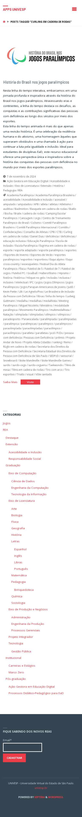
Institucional (13, 658)
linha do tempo (55, 296)
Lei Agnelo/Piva (34, 291)
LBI (20, 291)
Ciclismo (36, 223)
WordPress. (56, 797)
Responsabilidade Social (25, 459)
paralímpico (46, 324)
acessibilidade (11, 199)
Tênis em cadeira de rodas (28, 370)
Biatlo (72, 209)
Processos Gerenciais (25, 630)
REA (20, 190)
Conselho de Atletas (36, 232)
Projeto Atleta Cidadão (37, 342)
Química (16, 596)
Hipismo (64, 273)
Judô (70, 287)
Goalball (32, 273)
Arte (14, 509)
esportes (71, 250)
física (23, 269)
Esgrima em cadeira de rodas (57, 245)
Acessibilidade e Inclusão (37, 199)
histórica (19, 278)
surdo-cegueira (37, 365)
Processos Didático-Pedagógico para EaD (36, 693)
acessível (60, 199)
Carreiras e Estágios (22, 665)
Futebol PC (18, 273)
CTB (59, 232)
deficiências (68, 236)
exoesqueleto (30, 264)
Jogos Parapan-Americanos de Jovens (43, 287)
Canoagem (26, 218)
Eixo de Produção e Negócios (28, 609)
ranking (57, 342)
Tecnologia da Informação (28, 494)
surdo (6, 365)
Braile (17, 213)
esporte (8, 250)
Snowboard (10, 360)
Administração (20, 617)
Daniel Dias (37, 236)
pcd (52, 333)
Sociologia (18, 603)
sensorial (66, 356)
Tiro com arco (54, 370)
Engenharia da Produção (27, 624)
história (7, 278)
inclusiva (64, 278)
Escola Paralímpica (26, 245)
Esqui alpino (57, 259)
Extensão (46, 186)
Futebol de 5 (35, 269)
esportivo (27, 259)
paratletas (42, 333)
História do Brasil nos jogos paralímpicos (36, 82)
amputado (9, 204)
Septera (39, 797)
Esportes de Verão (42, 255)
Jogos (7, 423)
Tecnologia (16, 643)
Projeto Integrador (21, 637)
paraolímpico (52, 328)
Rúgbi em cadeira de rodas (19, 346)
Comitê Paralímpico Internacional (37, 227)
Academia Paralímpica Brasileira (55, 195)
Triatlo (21, 374)
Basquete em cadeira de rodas (48, 209)
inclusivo (8, 282)
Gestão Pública (21, 651)
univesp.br (41, 788)
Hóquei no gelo (36, 278)
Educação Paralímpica (41, 241)
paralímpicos (63, 324)
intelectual (22, 282)
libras (40, 296)
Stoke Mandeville (29, 360)
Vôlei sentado (44, 374)
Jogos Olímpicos (54, 282)
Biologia (16, 515)
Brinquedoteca (24, 590)
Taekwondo (56, 365)
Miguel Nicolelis (29, 305)
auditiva (8, 209)
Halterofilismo (48, 273)
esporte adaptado (26, 250)
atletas (54, 204)
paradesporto (11, 319)
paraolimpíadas (32, 328)
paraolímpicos (12, 333)
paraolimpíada (12, 328)
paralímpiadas (67, 319)
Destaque (12, 438)
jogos (39, 282)
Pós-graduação (16, 679)
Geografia (18, 528)
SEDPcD (54, 356)
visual (30, 374)
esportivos (41, 259)
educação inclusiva (14, 241)
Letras (15, 541)
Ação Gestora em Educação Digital (27, 181)
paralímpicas (29, 324)
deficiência (52, 236)
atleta (44, 204)
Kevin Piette (10, 291)
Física (15, 522)
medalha (22, 301)
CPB (52, 232)
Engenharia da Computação (30, 488)
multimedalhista (59, 310)
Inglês (18, 556)
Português (21, 569)
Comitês (64, 227)
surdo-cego (19, 365)
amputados (25, 204)
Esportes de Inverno (17, 255)
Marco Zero (16, 672)
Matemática (19, 575)
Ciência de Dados (23, 481)
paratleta (28, 333)
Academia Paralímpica (20, 195)
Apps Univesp (14, 9)
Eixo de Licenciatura (27, 186)
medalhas (35, 301)
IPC (32, 282)
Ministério (46, 305)
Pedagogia (9, 190)
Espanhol (20, 549)
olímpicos (64, 314)
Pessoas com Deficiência (38, 337)
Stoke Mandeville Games (56, 360)
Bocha (8, 213)
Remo (67, 342)
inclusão (52, 278)
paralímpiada (49, 319)
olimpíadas (36, 314)
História (58, 186)
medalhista (50, 301)
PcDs (60, 333)
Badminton (21, 209)
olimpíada (21, 314)
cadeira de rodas (33, 213)
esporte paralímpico (51, 250)
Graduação (13, 465)
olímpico (50, 314)
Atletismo (65, 204)
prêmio (60, 337)
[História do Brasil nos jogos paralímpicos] (41, 56)
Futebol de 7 (52, 269)
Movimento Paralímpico (34, 310)
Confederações (12, 232)
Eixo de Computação (22, 473)
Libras (18, 562)
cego (38, 218)
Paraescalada (30, 319)
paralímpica (12, 324)
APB (36, 204)
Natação (8, 314)
